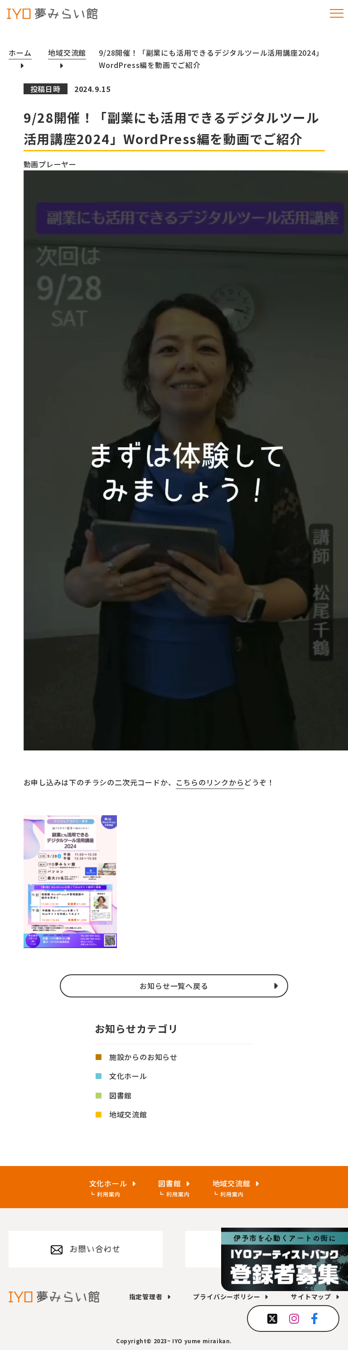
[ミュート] (26, 812)
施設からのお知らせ (143, 1056)
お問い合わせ (95, 1249)
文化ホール (128, 1075)
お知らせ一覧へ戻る (174, 985)
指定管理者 (146, 1296)
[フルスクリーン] (26, 824)
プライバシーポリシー (226, 1296)
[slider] (34, 784)
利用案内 (108, 1194)
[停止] (26, 762)
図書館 (120, 1095)
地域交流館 (128, 1114)
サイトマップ (311, 1296)
